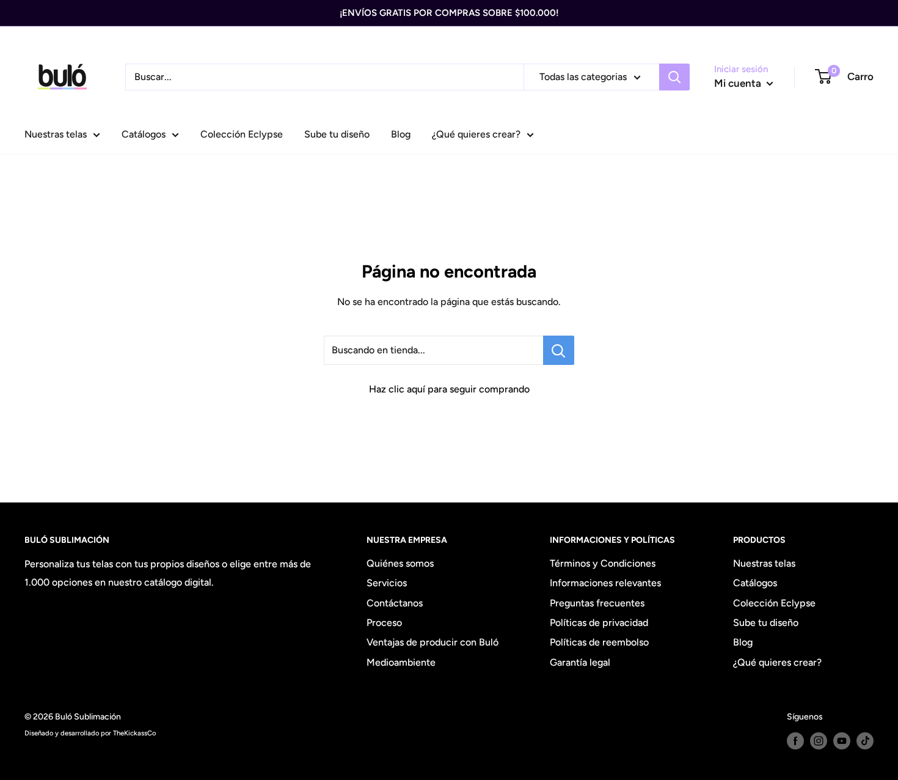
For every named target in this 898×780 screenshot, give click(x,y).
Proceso (384, 622)
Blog (401, 134)
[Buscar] (674, 77)
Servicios (387, 583)
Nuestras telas (55, 134)
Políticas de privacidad (599, 622)
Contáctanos (395, 603)
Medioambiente (401, 662)
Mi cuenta (739, 83)
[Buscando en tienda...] (558, 350)
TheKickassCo (134, 733)
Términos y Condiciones (602, 563)
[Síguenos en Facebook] (795, 740)
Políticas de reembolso (599, 642)
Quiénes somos (400, 563)
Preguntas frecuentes (597, 603)
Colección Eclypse (241, 134)
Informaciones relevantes (605, 583)
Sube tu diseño (337, 134)
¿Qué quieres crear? (476, 134)
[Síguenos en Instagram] (818, 740)
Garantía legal (580, 662)
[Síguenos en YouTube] (841, 740)
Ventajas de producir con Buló (432, 642)
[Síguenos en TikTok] (865, 740)
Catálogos (144, 134)
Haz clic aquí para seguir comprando (449, 389)
